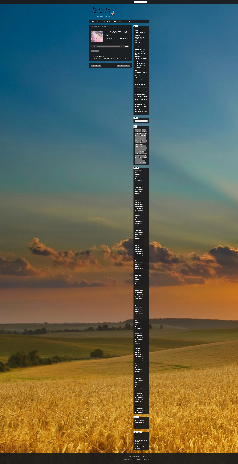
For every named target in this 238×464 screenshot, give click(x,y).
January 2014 (138, 405)
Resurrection (143, 155)
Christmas (137, 42)
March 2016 (137, 388)
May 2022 (137, 258)
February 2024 (138, 223)
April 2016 (137, 386)
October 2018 (138, 337)
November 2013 (138, 408)
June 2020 (137, 302)
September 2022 (138, 255)
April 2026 (137, 178)
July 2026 (137, 172)
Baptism (143, 129)
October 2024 (138, 208)
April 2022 (137, 260)
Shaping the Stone (139, 94)
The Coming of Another (141, 99)
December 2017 (138, 354)
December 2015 (138, 391)
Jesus (141, 146)
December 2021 (138, 268)
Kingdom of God (138, 148)
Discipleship (100, 58)
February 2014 (138, 403)
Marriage (143, 149)
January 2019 (138, 332)
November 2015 (138, 393)
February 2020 (138, 309)
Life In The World (139, 65)
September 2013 (138, 412)
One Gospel (137, 79)
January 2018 (138, 352)
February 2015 (138, 399)
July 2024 (137, 213)
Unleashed (137, 109)
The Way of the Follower (141, 106)
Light (136, 149)
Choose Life (138, 40)
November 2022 (138, 251)
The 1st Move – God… (102, 26)
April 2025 (137, 197)
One (136, 77)
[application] (110, 46)
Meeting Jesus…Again (140, 72)
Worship (144, 162)
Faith (136, 140)
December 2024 (138, 204)
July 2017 (137, 363)
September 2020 (138, 296)
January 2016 (138, 390)
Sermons (95, 26)
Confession (143, 137)
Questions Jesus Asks (140, 91)
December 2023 (138, 227)
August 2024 (138, 212)
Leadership (145, 148)
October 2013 (138, 410)
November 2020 (138, 292)
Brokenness (144, 131)
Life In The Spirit (139, 63)
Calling (136, 133)
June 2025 (137, 193)
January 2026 (138, 182)
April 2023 (137, 242)
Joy (144, 146)
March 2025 (137, 199)
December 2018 (138, 333)
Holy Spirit (110, 58)
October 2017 (138, 358)
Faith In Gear (138, 47)
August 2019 (138, 318)
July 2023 (137, 236)
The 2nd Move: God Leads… (122, 65)
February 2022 (138, 264)
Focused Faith (138, 51)
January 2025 (138, 202)
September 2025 (138, 189)
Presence (121, 58)
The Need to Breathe (140, 102)
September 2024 (138, 210)
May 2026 (137, 176)
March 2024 (137, 221)
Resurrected (138, 92)
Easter (136, 46)
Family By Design (139, 49)
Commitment (137, 135)
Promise (145, 153)
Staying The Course (139, 446)
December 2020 (138, 290)
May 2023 (137, 240)
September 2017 (138, 360)
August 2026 (138, 170)
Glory (141, 142)
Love (139, 149)
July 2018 (137, 341)
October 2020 (138, 294)
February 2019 (138, 330)
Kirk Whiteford (138, 422)
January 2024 (138, 225)
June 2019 (137, 322)
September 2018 (138, 339)
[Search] (148, 1)
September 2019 (138, 317)
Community (137, 137)
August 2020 (138, 298)
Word (136, 162)
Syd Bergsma (138, 435)
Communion (143, 135)
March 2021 (137, 285)
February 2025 (138, 200)
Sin (140, 157)
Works (140, 162)
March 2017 (137, 369)
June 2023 (137, 238)
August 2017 (138, 361)
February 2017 (138, 371)
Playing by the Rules (140, 82)
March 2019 (137, 328)
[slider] (127, 46)
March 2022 (137, 262)
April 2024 (137, 219)
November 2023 (138, 228)
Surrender (145, 157)
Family (139, 140)
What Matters (137, 160)
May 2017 (137, 365)
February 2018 (138, 350)
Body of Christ (138, 131)
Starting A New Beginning (141, 96)
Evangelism (106, 58)
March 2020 (137, 307)
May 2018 (137, 345)
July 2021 (137, 277)
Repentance (137, 155)
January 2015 (138, 401)
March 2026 (137, 180)
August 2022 (138, 257)
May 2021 (137, 281)
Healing (136, 144)
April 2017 (137, 367)
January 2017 (138, 373)
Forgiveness (144, 140)
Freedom (137, 142)
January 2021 (138, 288)
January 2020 (138, 311)
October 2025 (138, 187)
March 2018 (137, 348)
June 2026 (137, 174)
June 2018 (137, 343)
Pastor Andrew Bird (140, 424)
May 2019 (137, 324)
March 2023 (137, 243)
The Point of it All (139, 104)
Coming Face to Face (100, 56)
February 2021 (138, 287)
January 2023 (138, 247)
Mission (114, 58)
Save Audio (95, 51)
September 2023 (138, 232)
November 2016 (138, 376)
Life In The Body (138, 61)
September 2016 (138, 380)
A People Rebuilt (139, 32)
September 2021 (138, 273)
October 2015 (138, 395)
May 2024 (137, 217)
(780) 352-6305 (146, 456)
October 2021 (138, 272)
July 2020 (137, 300)
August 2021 (138, 275)
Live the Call (138, 67)
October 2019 (138, 315)
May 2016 (137, 384)
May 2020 (137, 303)
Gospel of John (113, 41)
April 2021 (137, 283)
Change (140, 133)
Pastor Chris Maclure (124, 38)
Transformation (138, 159)
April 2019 (137, 326)
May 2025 (137, 195)
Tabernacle (126, 58)
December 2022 (138, 249)
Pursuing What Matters (141, 87)
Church (145, 133)
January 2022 (138, 266)
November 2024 (138, 206)
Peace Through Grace (140, 81)
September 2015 (138, 397)
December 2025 (138, 184)
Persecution (141, 151)
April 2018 (137, 346)
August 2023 (138, 234)
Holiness (141, 144)
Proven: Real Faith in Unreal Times (140, 85)
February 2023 (138, 245)
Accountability (138, 129)
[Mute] (124, 46)
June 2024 (137, 215)
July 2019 (137, 320)
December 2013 (138, 406)
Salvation (137, 157)
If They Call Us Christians (141, 58)
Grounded (137, 56)
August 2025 (138, 191)
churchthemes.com (145, 460)
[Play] (93, 46)
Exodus (108, 41)
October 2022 (138, 253)
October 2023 (138, 230)
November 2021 (138, 270)
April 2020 (137, 305)
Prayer (118, 58)
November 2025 (138, 185)
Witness (143, 160)
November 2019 (138, 313)
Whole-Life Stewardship (141, 111)
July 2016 (137, 382)
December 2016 (138, 375)
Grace (145, 142)
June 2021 (137, 279)
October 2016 (138, 378)
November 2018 (138, 335)
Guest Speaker (138, 420)
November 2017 (138, 356)
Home (91, 26)
